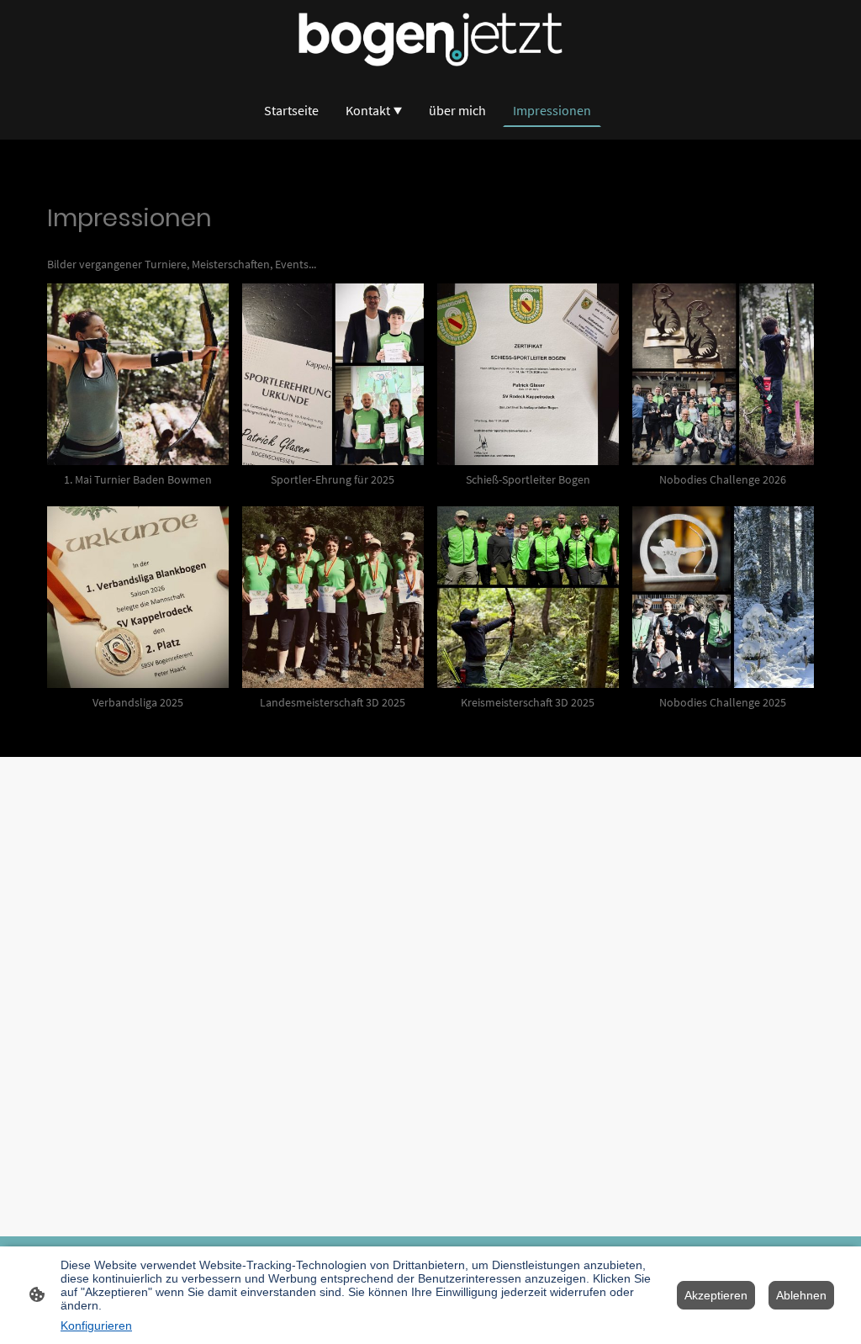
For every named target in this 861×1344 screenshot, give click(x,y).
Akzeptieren (715, 1295)
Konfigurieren (96, 1325)
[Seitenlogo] (430, 39)
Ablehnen (801, 1295)
